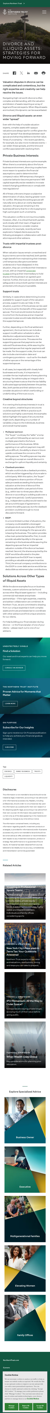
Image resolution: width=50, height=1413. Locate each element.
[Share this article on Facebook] (14, 73)
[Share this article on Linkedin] (28, 73)
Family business (23, 771)
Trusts (37, 771)
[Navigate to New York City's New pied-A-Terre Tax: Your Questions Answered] (25, 946)
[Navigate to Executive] (25, 1169)
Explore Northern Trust (12, 3)
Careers (6, 1368)
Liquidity (8, 776)
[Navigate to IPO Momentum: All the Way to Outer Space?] (25, 995)
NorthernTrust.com (11, 1360)
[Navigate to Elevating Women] (25, 1268)
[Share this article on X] (21, 73)
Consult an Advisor (14, 668)
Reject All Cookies (25, 1407)
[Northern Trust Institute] (17, 12)
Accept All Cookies (40, 1407)
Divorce (8, 771)
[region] (25, 1391)
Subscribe (9, 747)
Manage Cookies (11, 1407)
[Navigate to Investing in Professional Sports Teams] (25, 896)
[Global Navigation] (24, 4)
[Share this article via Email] (36, 73)
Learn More (10, 703)
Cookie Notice (33, 1399)
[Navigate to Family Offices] (25, 1318)
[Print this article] (43, 73)
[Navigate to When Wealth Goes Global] (25, 1045)
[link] (25, 896)
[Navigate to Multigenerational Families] (25, 1219)
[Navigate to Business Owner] (25, 1120)
